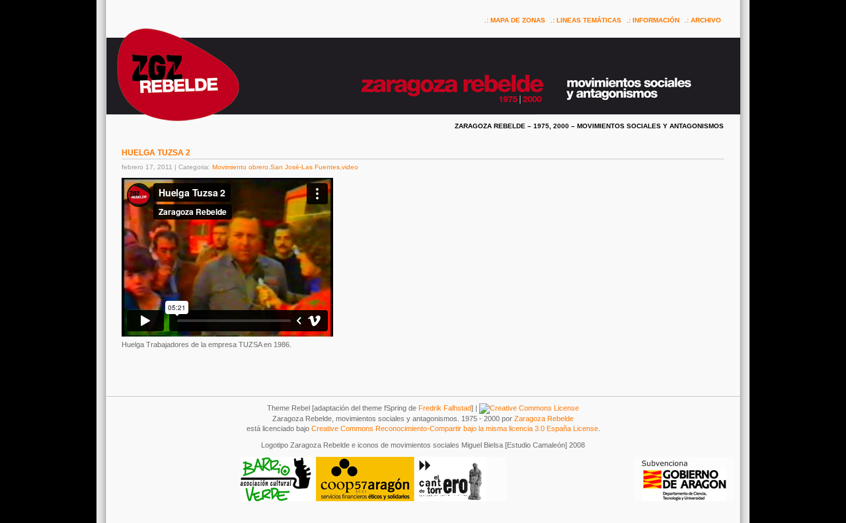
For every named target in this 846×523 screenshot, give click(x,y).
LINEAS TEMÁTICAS (589, 20)
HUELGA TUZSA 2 (156, 152)
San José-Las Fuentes (305, 167)
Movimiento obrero (240, 167)
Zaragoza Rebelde (544, 418)
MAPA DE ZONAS (517, 20)
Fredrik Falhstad (444, 408)
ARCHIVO (706, 20)
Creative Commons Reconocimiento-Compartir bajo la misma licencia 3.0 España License (454, 428)
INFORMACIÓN (656, 20)
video (350, 167)
